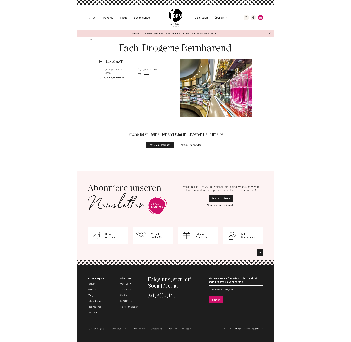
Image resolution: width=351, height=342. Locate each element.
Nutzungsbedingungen (97, 329)
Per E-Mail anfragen (160, 144)
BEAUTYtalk (126, 300)
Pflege (123, 17)
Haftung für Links (138, 329)
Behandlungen (142, 17)
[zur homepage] (175, 18)
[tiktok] (165, 295)
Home (90, 40)
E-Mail (146, 74)
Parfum (92, 17)
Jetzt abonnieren (221, 198)
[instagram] (151, 295)
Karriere (124, 295)
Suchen (216, 299)
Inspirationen (95, 306)
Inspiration (201, 17)
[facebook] (158, 295)
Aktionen (92, 312)
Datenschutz (172, 329)
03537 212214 (150, 69)
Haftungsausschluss (119, 329)
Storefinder (126, 289)
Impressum (186, 329)
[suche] (246, 17)
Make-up (108, 17)
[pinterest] (172, 295)
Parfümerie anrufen (191, 144)
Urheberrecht (156, 329)
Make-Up (92, 289)
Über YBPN (220, 17)
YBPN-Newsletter (129, 306)
